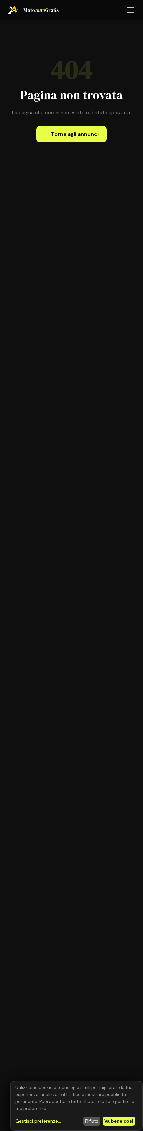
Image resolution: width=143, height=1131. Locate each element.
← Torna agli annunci (71, 134)
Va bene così (118, 1121)
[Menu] (130, 10)
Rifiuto (91, 1121)
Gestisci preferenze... (38, 1121)
